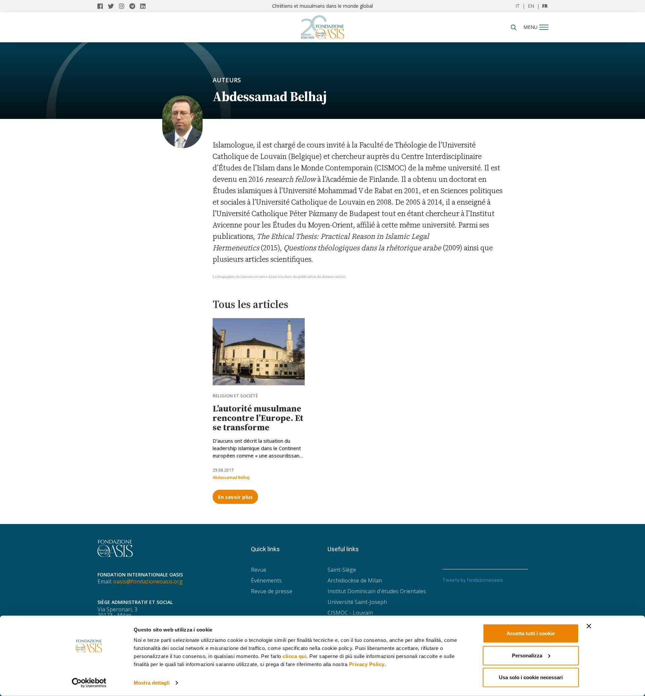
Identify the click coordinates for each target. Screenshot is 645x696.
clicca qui (294, 656)
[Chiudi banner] (589, 626)
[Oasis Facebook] (102, 6)
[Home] (322, 25)
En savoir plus (235, 496)
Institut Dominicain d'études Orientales (377, 591)
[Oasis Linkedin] (144, 6)
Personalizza (527, 655)
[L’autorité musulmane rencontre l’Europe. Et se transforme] (259, 351)
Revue (258, 569)
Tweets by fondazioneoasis (472, 580)
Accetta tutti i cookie (531, 633)
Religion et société (235, 396)
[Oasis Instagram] (124, 6)
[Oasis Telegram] (134, 6)
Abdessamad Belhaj (231, 477)
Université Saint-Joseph (357, 602)
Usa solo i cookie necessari (531, 677)
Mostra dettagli (152, 683)
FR (545, 6)
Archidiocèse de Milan (355, 580)
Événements (266, 580)
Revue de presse (271, 591)
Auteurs (227, 80)
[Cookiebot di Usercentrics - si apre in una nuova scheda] (89, 683)
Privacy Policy (367, 664)
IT (517, 6)
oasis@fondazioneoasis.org (148, 581)
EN (531, 6)
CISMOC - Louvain (350, 612)
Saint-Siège (342, 569)
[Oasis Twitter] (113, 6)
